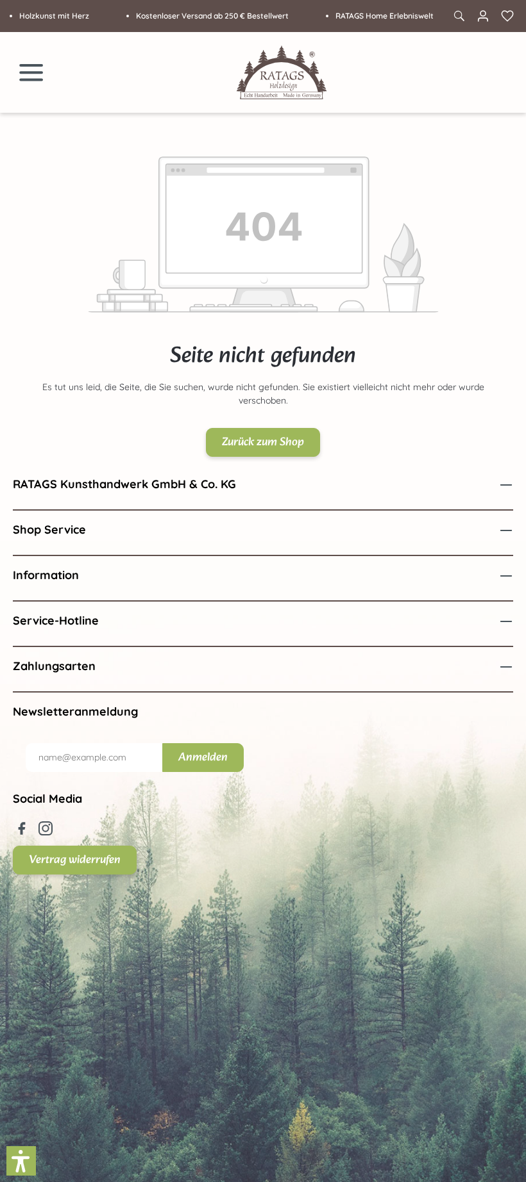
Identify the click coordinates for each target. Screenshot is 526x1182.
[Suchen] (458, 16)
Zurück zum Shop (263, 442)
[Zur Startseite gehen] (281, 72)
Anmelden (203, 757)
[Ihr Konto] (483, 16)
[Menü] (31, 72)
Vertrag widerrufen (75, 860)
